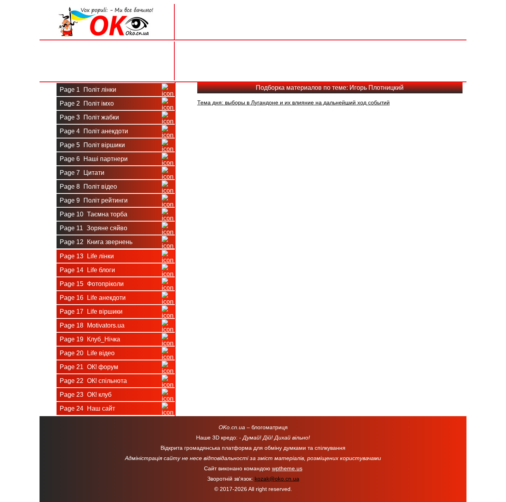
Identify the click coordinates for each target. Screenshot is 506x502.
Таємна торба (93, 214)
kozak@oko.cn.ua (277, 478)
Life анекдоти (93, 297)
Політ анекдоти (94, 131)
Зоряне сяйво (93, 228)
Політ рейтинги (94, 200)
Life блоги (87, 270)
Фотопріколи (92, 283)
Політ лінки (88, 89)
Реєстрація (107, 70)
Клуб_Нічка (90, 339)
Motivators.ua (92, 325)
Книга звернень (96, 242)
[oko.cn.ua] (107, 7)
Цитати (82, 172)
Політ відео (88, 186)
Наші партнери (94, 158)
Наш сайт (87, 408)
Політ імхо (87, 103)
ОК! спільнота (93, 380)
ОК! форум (89, 367)
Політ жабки (89, 117)
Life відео (87, 353)
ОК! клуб (85, 394)
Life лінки (87, 256)
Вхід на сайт (107, 50)
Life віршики (91, 311)
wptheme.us (287, 468)
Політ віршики (92, 145)
